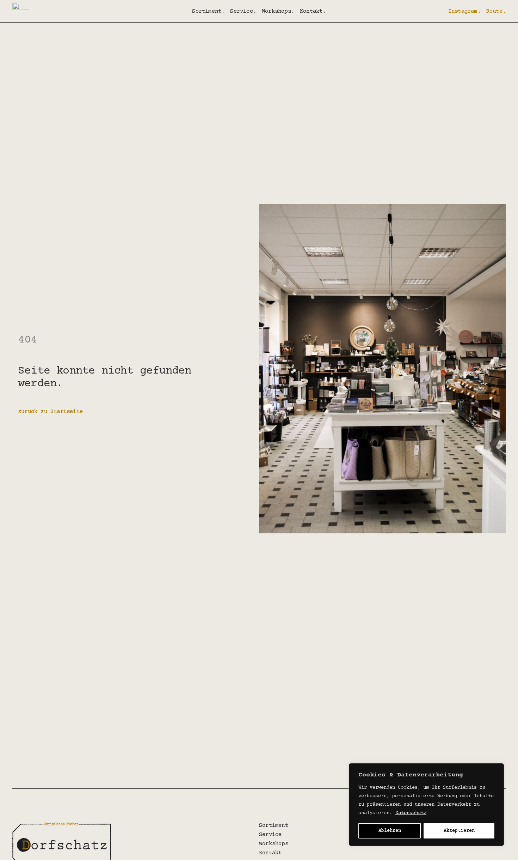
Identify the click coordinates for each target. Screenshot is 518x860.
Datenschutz (410, 813)
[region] (426, 804)
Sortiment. (208, 11)
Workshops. (278, 11)
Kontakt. (313, 11)
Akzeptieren (459, 831)
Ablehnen (389, 831)
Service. (243, 11)
